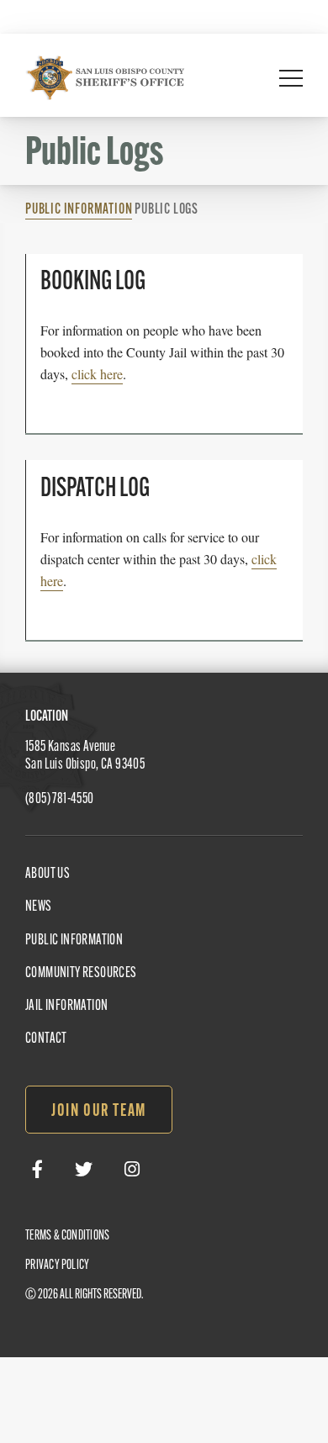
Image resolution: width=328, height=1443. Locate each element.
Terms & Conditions (67, 1236)
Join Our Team (98, 1111)
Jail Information (66, 1006)
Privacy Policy (57, 1265)
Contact (46, 1039)
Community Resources (81, 973)
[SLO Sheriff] (105, 77)
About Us (47, 874)
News (38, 907)
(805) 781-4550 (59, 799)
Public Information (78, 210)
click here (97, 374)
